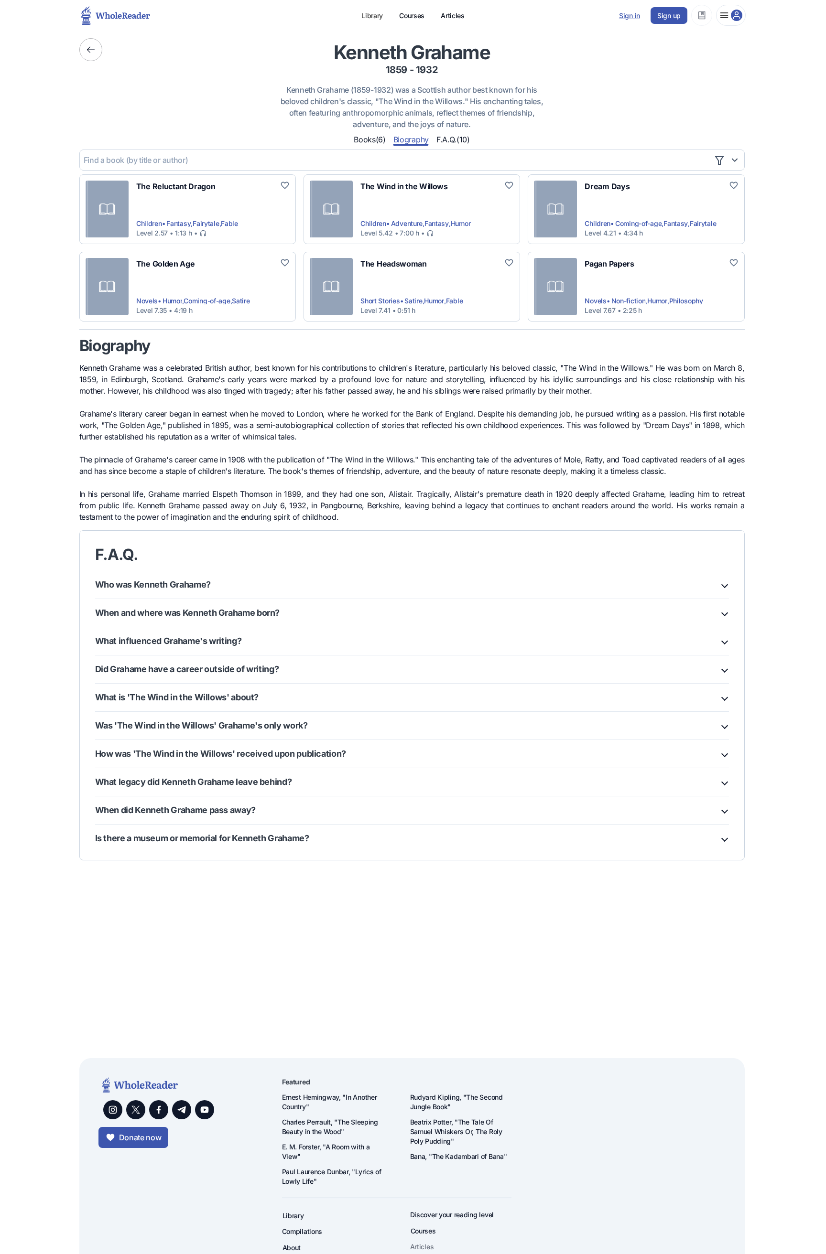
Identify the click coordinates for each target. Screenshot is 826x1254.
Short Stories (380, 301)
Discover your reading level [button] (452, 1215)
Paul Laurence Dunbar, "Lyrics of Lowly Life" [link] (331, 1176)
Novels (147, 301)
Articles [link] (422, 1247)
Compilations (302, 1231)
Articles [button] (453, 15)
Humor (461, 223)
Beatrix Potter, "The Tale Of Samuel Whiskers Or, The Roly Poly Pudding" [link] (456, 1131)
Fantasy (178, 223)
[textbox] (397, 160)
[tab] (369, 139)
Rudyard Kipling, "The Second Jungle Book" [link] (456, 1102)
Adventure (407, 223)
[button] (701, 15)
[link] (176, 186)
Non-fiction (628, 301)
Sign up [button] (669, 15)
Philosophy (686, 301)
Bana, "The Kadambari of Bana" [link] (458, 1156)
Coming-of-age (638, 223)
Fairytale (206, 223)
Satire (241, 301)
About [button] (292, 1247)
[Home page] (88, 15)
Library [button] (372, 15)
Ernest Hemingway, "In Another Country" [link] (329, 1102)
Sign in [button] (629, 15)
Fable (229, 223)
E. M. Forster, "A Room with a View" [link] (326, 1151)
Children (149, 223)
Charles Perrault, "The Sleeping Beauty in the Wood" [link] (330, 1127)
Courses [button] (411, 15)
